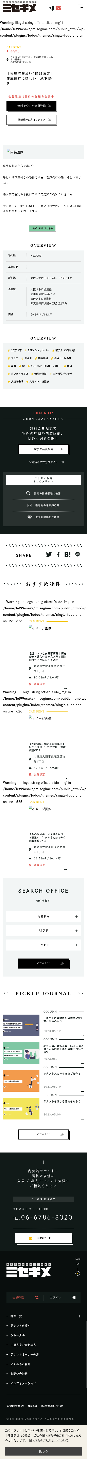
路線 (69, 366)
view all (43, 963)
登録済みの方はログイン (31, 119)
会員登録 (18, 1297)
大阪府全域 (17, 381)
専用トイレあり (62, 358)
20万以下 (16, 350)
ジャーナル (18, 1335)
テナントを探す (20, 1325)
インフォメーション (23, 1383)
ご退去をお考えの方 (23, 1344)
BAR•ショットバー (38, 350)
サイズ (28, 358)
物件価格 (43, 358)
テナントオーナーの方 (25, 1354)
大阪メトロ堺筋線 (39, 381)
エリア (14, 358)
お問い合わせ (19, 1373)
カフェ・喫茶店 (19, 374)
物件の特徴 (40, 374)
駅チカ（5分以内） (65, 350)
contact (43, 1238)
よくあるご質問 (20, 1364)
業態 (13, 366)
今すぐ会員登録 (43, 449)
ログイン (55, 1297)
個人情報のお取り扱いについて (49, 1440)
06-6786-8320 (47, 1217)
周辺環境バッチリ (62, 374)
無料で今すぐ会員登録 (31, 105)
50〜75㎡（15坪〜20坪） (46, 366)
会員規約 (32, 1406)
